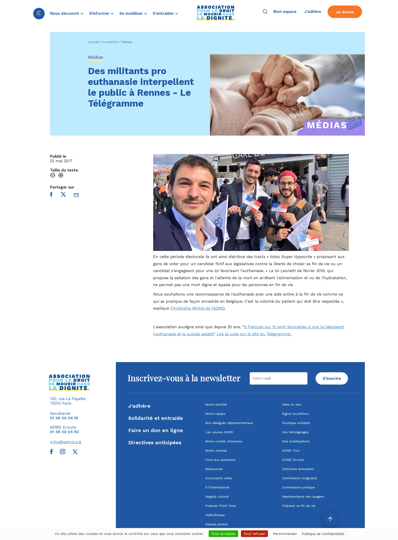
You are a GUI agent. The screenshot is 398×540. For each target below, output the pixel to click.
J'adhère (139, 406)
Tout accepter (223, 533)
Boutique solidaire (296, 423)
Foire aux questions (220, 460)
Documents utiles (218, 478)
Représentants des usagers (303, 496)
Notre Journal (216, 450)
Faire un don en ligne (155, 430)
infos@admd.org (65, 442)
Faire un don (291, 404)
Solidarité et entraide (155, 418)
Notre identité (216, 404)
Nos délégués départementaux (229, 423)
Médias (127, 42)
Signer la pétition (295, 413)
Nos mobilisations (296, 441)
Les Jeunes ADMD (219, 432)
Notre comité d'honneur (223, 441)
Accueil (93, 42)
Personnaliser (285, 533)
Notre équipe (215, 413)
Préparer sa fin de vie (298, 506)
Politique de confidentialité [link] (323, 534)
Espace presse (216, 524)
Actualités (110, 42)
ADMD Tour (291, 450)
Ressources (214, 469)
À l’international (217, 487)
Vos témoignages (295, 432)
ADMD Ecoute (293, 460)
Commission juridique (298, 487)
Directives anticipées (154, 442)
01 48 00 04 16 (64, 418)
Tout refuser (254, 533)
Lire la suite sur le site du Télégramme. (253, 334)
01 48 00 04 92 (64, 432)
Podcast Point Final (220, 506)
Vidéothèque (215, 515)
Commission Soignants (299, 478)
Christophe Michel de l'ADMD (197, 308)
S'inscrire (332, 378)
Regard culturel (217, 496)
